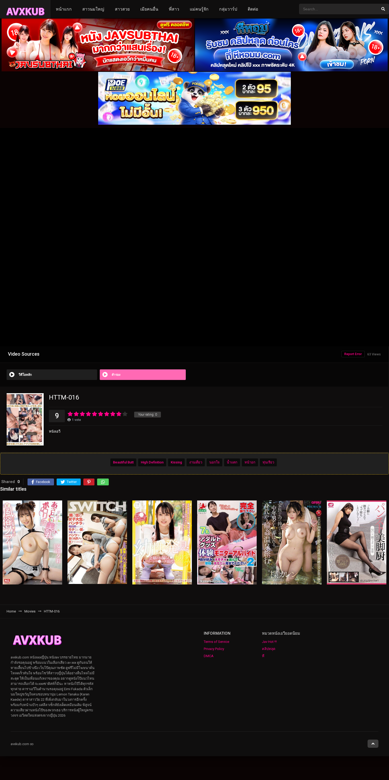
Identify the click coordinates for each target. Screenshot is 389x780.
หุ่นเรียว (268, 463)
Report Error (353, 354)
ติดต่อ (253, 9)
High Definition (152, 463)
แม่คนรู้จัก (199, 9)
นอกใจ (214, 463)
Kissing (176, 463)
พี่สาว (174, 9)
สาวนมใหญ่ (93, 9)
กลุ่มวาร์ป (228, 9)
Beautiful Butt (123, 463)
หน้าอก (250, 463)
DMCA (209, 656)
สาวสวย (122, 9)
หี (263, 656)
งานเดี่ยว (195, 463)
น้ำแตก (232, 463)
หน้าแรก (64, 9)
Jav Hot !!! (269, 642)
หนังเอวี (54, 431)
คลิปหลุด (268, 649)
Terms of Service (216, 642)
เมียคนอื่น (149, 9)
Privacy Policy (214, 649)
